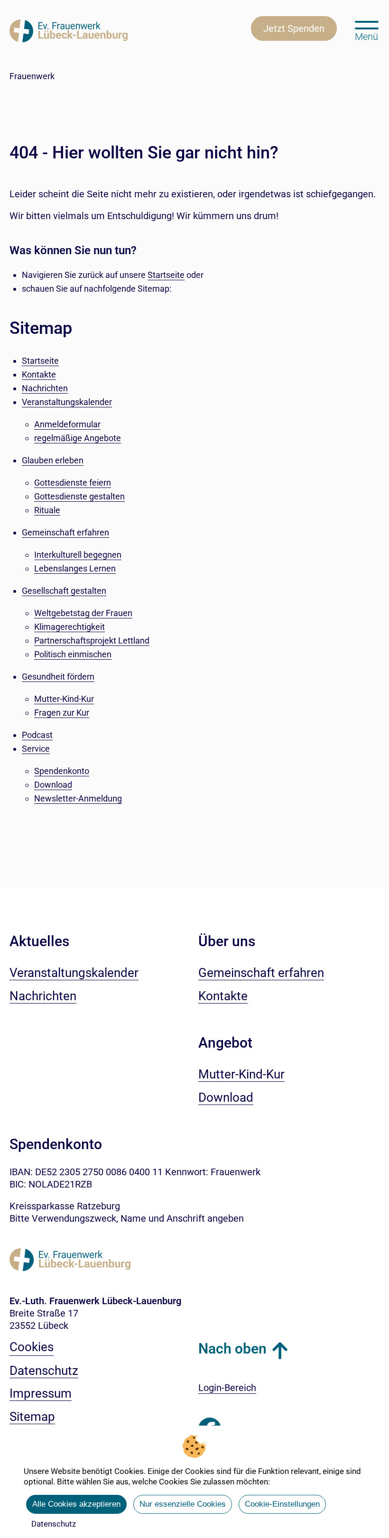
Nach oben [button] (232, 1348)
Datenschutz (53, 1524)
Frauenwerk (32, 76)
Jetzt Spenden (293, 28)
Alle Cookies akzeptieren (76, 1504)
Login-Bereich (227, 1387)
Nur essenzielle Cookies (182, 1504)
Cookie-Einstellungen (282, 1504)
